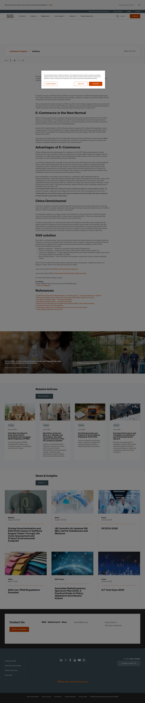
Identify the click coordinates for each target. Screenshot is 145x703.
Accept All (96, 84)
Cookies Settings (51, 84)
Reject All (81, 84)
